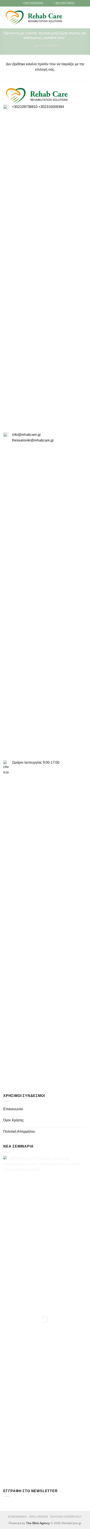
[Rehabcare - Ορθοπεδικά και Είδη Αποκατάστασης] (33, 17)
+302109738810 (25, 107)
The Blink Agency (38, 1523)
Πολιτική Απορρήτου (19, 1131)
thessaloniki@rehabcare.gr (33, 440)
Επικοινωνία (13, 1109)
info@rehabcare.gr (26, 434)
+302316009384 (51, 107)
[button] (77, 17)
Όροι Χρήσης (13, 1120)
